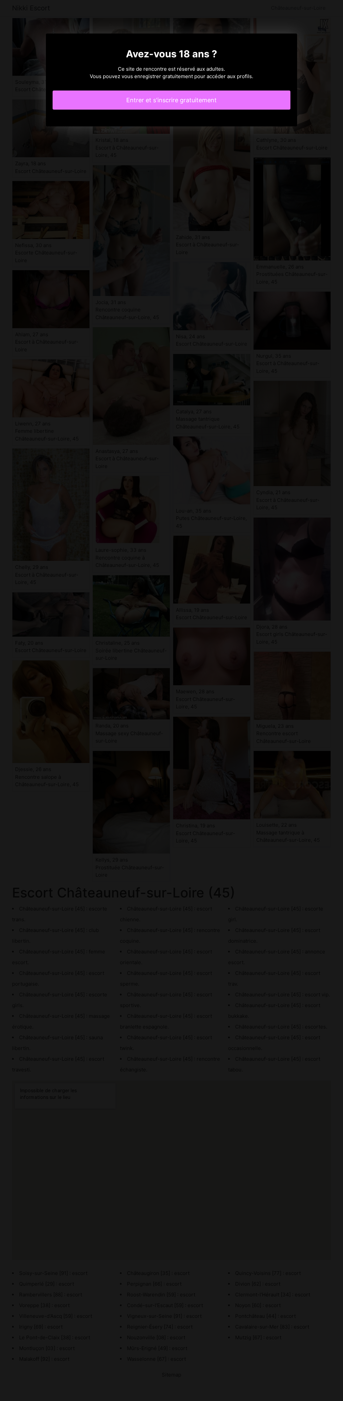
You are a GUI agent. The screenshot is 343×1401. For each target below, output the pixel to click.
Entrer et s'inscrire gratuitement (171, 100)
